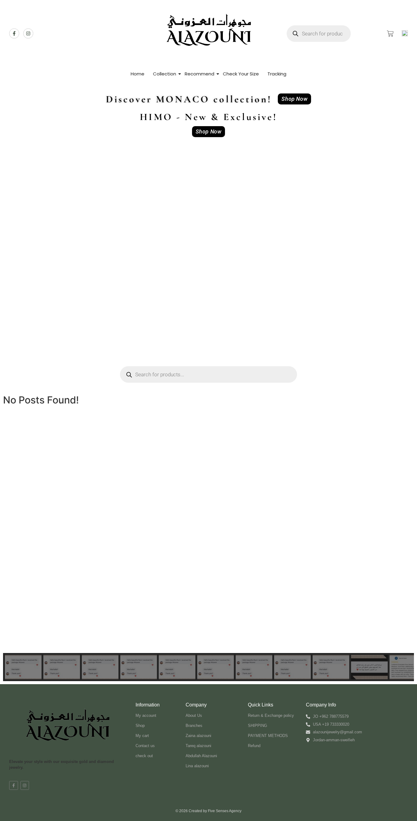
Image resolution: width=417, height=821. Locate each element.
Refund (254, 745)
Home (137, 74)
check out (144, 755)
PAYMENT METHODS (268, 735)
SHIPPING (257, 725)
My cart (142, 735)
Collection (164, 74)
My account (146, 715)
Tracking (276, 74)
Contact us (145, 745)
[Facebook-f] (14, 33)
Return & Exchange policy (271, 715)
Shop (140, 725)
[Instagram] (28, 33)
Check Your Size (241, 74)
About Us (194, 715)
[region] (208, 564)
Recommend (199, 74)
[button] (12, 550)
